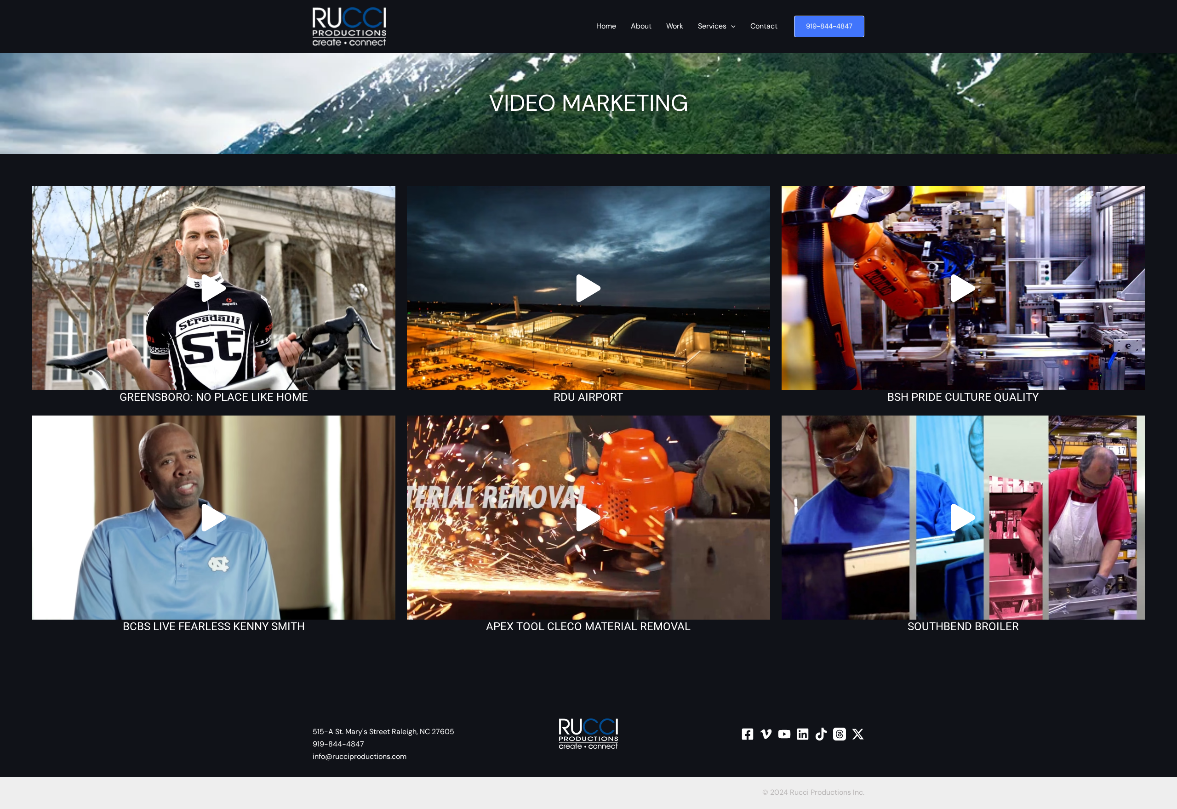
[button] (829, 26)
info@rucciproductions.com (359, 756)
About (641, 26)
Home (606, 26)
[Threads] (839, 734)
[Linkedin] (802, 734)
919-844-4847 (338, 744)
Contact (763, 26)
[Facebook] (747, 734)
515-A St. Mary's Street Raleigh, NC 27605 (383, 731)
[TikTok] (821, 734)
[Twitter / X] (857, 734)
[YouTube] (784, 734)
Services (712, 26)
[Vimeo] (766, 734)
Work (674, 26)
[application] (731, 26)
